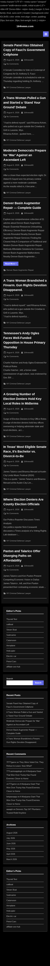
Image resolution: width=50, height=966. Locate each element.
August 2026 (11, 833)
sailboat (9, 624)
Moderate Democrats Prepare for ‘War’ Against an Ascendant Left (24, 155)
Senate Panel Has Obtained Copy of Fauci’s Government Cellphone (24, 49)
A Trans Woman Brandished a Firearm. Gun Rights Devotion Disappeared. (25, 285)
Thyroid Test (11, 619)
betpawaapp (11, 796)
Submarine (11, 635)
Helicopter (10, 651)
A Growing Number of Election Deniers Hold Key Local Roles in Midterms (22, 398)
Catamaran (11, 640)
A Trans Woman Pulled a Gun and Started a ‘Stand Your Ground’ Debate (24, 102)
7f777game (11, 762)
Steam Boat (11, 630)
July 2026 (10, 838)
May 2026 (10, 848)
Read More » (11, 264)
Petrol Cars (11, 661)
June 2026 (10, 843)
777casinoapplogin (14, 771)
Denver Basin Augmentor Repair (20, 270)
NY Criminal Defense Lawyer (19, 87)
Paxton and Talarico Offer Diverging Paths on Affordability (21, 555)
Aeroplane (10, 645)
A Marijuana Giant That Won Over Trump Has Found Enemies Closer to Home (23, 775)
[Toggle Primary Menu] (46, 34)
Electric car (11, 656)
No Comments (13, 64)
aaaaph (9, 809)
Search (9, 678)
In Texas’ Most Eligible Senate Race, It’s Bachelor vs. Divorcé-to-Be (24, 451)
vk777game (11, 784)
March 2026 (11, 859)
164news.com (25, 26)
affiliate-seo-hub (13, 667)
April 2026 (10, 854)
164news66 (28, 60)
